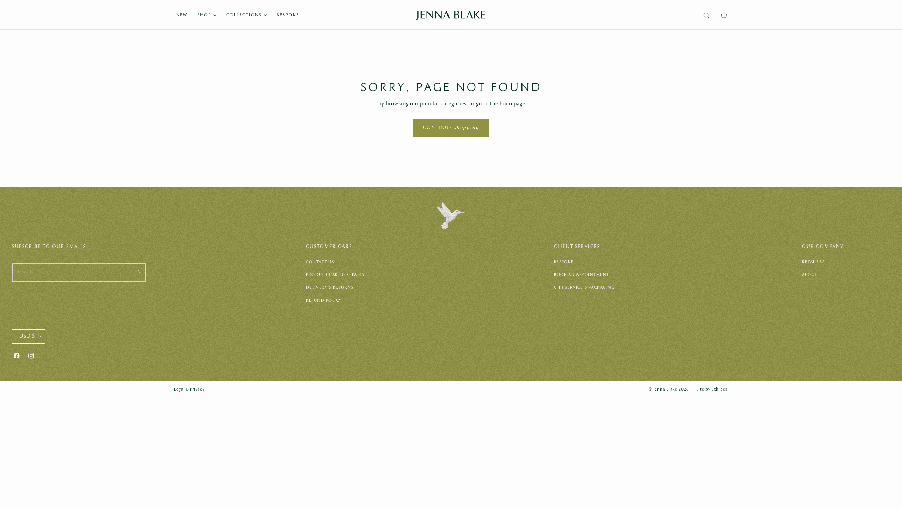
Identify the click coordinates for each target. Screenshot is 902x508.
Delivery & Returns (329, 287)
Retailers (813, 262)
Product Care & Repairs (335, 275)
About (809, 275)
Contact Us (320, 262)
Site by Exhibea (712, 389)
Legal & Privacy (191, 389)
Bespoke (564, 262)
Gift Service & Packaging (584, 287)
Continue (451, 128)
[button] (706, 15)
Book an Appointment (581, 275)
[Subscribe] (137, 272)
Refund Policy (324, 300)
